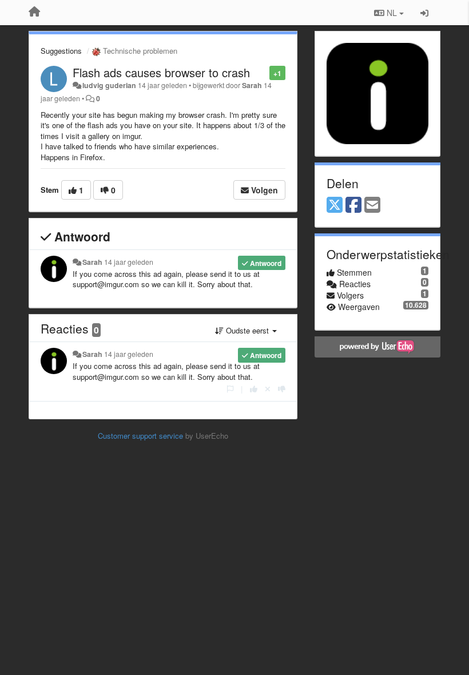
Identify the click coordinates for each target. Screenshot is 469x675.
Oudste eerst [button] (247, 330)
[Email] (372, 205)
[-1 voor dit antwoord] (281, 388)
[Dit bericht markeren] (263, 72)
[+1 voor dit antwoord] (253, 388)
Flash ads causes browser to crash (161, 72)
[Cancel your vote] (268, 388)
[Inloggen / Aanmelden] (424, 12)
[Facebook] (353, 205)
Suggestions (61, 50)
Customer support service (140, 435)
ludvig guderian (109, 85)
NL (391, 12)
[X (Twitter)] (335, 205)
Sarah (252, 85)
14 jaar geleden (128, 262)
